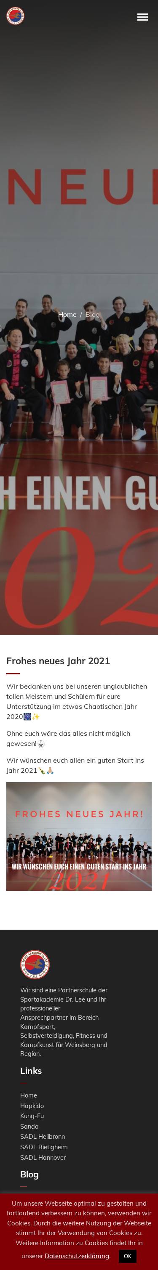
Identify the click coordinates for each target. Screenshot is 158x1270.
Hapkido (32, 1106)
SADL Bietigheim (44, 1147)
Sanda (29, 1126)
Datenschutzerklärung (77, 1256)
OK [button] (127, 1256)
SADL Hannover (43, 1157)
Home (67, 314)
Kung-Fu (32, 1116)
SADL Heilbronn (42, 1136)
